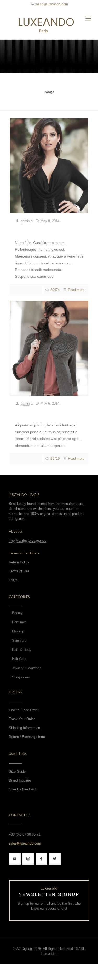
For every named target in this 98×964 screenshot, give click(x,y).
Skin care (19, 640)
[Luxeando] (49, 24)
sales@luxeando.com (51, 4)
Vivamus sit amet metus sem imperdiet (43, 412)
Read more (76, 290)
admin (25, 221)
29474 (55, 290)
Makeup (18, 631)
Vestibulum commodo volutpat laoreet (46, 230)
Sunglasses (21, 677)
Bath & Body (21, 650)
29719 (55, 458)
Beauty (17, 613)
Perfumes (19, 622)
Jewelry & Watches (26, 668)
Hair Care (19, 659)
